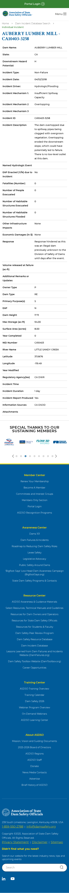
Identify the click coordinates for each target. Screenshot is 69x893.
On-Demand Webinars (34, 713)
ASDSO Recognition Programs (34, 512)
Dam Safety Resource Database (34, 639)
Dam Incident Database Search (32, 23)
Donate (34, 766)
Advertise (34, 778)
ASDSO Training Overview (34, 688)
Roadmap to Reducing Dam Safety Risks (34, 546)
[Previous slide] (13, 456)
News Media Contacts (34, 772)
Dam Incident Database (34, 645)
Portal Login (32, 3)
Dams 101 (34, 533)
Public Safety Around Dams (34, 565)
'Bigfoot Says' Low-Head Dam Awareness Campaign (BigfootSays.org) (34, 572)
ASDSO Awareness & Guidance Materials (34, 601)
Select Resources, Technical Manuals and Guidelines (34, 608)
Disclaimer (39, 842)
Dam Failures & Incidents (35, 540)
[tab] (16, 456)
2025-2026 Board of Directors (34, 747)
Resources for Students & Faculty (34, 626)
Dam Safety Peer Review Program (34, 633)
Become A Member (34, 487)
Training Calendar (34, 695)
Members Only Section (34, 500)
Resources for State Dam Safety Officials (34, 620)
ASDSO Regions (35, 753)
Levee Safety (34, 552)
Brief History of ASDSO (34, 785)
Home (5, 23)
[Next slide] (56, 456)
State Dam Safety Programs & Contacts (34, 580)
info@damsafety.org (41, 826)
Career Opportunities (34, 667)
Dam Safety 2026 (34, 701)
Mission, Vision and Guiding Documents (34, 741)
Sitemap (57, 842)
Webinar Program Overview (34, 707)
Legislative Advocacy (34, 558)
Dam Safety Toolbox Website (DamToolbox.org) (34, 661)
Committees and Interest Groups (34, 493)
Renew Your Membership (35, 481)
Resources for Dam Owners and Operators (34, 614)
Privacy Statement (15, 842)
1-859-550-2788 (12, 826)
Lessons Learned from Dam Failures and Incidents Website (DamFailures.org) (34, 653)
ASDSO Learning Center (34, 720)
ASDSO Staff (34, 759)
